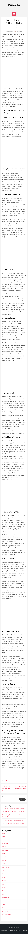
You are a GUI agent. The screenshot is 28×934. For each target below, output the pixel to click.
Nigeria (4, 880)
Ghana (4, 853)
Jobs (3, 870)
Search (4, 796)
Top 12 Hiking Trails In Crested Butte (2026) (13, 811)
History (4, 860)
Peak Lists (14, 4)
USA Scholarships (6, 914)
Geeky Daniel (19, 31)
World (4, 918)
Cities (3, 840)
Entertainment (5, 850)
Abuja (3, 833)
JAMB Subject (5, 867)
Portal (3, 891)
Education (4, 846)
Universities (5, 911)
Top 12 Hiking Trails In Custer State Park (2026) (14, 808)
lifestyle (4, 877)
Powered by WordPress (7, 930)
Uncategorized (6, 908)
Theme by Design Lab (21, 930)
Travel (3, 904)
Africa (7, 780)
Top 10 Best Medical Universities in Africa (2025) (20, 789)
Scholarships (5, 897)
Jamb (3, 863)
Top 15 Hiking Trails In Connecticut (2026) (12, 820)
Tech (3, 901)
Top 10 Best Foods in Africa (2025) (6, 789)
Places (4, 887)
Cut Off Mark (5, 843)
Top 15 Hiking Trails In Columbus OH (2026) (13, 823)
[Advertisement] (14, 72)
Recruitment (5, 894)
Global (4, 857)
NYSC (3, 884)
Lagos (3, 874)
